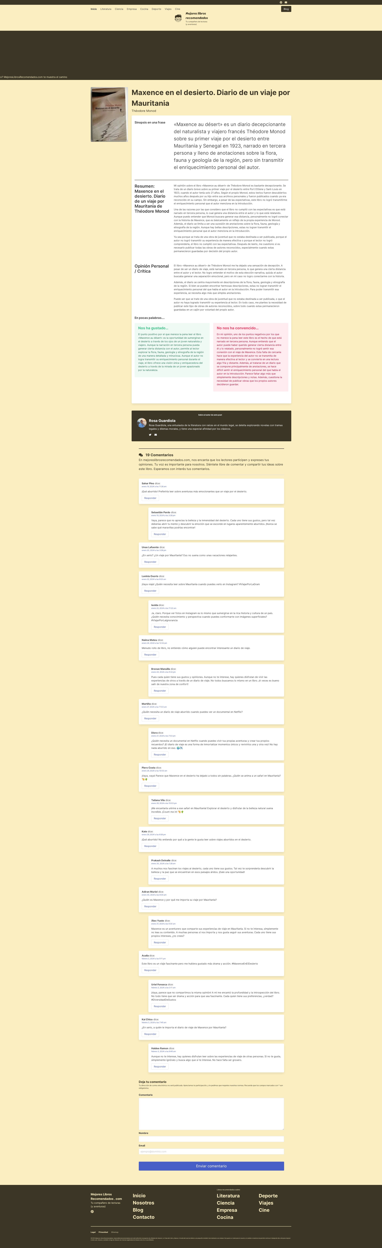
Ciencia (119, 8)
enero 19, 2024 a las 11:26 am (154, 486)
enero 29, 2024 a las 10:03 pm (164, 803)
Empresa (132, 8)
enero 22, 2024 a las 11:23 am (163, 608)
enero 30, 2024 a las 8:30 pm (154, 895)
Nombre (143, 1133)
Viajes (168, 8)
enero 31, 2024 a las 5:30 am (163, 924)
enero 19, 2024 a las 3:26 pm (163, 515)
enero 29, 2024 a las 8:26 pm (154, 834)
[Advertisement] (191, 51)
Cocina (144, 8)
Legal (93, 1232)
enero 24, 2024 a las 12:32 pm (154, 643)
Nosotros (143, 1203)
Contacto (144, 1217)
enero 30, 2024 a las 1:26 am (163, 863)
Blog (138, 1210)
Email (142, 1145)
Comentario (146, 1094)
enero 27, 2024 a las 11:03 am (154, 707)
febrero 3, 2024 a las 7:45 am (154, 1022)
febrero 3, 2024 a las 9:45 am (163, 1051)
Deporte (156, 8)
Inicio (94, 8)
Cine (177, 8)
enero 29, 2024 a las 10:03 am (154, 771)
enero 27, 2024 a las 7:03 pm (163, 736)
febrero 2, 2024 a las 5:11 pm (154, 958)
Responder (150, 497)
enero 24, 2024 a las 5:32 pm (163, 672)
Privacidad (103, 1232)
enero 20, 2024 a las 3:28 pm (154, 550)
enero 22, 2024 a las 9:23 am (154, 579)
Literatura (105, 8)
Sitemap (114, 1232)
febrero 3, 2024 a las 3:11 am (163, 987)
